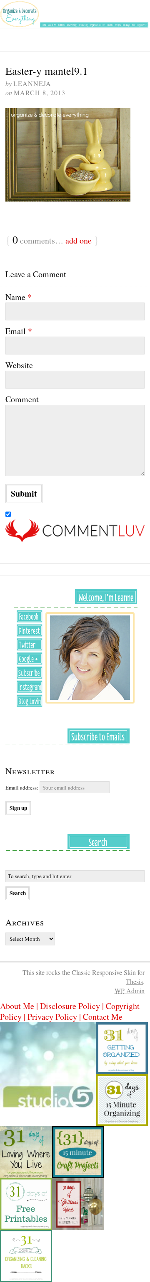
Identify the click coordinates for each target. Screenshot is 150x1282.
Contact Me (102, 1016)
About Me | (20, 1005)
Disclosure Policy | (73, 1005)
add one (78, 240)
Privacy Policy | (55, 1016)
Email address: (22, 787)
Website (19, 365)
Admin (130, 990)
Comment (22, 399)
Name (18, 297)
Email (18, 331)
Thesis (134, 981)
